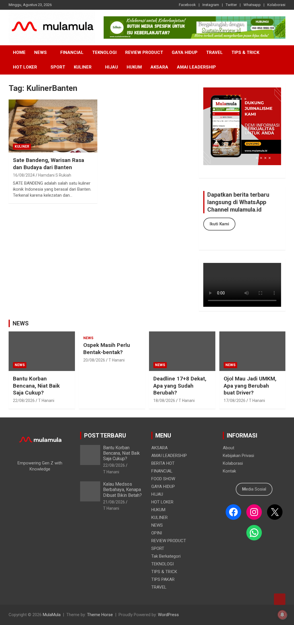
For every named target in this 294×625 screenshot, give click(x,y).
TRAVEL (214, 52)
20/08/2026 (94, 360)
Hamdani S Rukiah (54, 175)
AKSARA (159, 67)
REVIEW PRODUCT (144, 52)
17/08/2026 (234, 400)
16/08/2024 (24, 175)
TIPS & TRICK (245, 52)
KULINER (83, 67)
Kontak (229, 471)
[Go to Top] (279, 599)
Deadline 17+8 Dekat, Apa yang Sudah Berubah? (179, 385)
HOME (19, 52)
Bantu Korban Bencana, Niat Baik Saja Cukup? (36, 385)
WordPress (168, 614)
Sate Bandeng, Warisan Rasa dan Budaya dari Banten (48, 164)
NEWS (40, 52)
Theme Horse (100, 614)
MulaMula (52, 614)
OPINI (156, 533)
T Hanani (46, 400)
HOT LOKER (25, 67)
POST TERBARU (105, 435)
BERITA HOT (163, 463)
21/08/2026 (114, 502)
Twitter (231, 5)
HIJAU (111, 67)
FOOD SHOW (163, 478)
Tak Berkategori (166, 556)
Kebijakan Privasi (238, 455)
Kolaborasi (276, 5)
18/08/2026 (164, 400)
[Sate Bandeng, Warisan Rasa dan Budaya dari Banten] (53, 126)
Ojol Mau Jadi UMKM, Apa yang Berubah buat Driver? (250, 385)
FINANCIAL (72, 52)
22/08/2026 (24, 400)
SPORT (58, 67)
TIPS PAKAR (163, 579)
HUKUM (134, 67)
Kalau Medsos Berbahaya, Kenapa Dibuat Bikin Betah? (122, 489)
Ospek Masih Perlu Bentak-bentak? (106, 349)
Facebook (187, 5)
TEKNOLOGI (104, 52)
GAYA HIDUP (185, 52)
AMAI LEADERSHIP (196, 67)
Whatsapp (252, 5)
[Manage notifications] (282, 614)
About (228, 447)
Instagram (210, 5)
